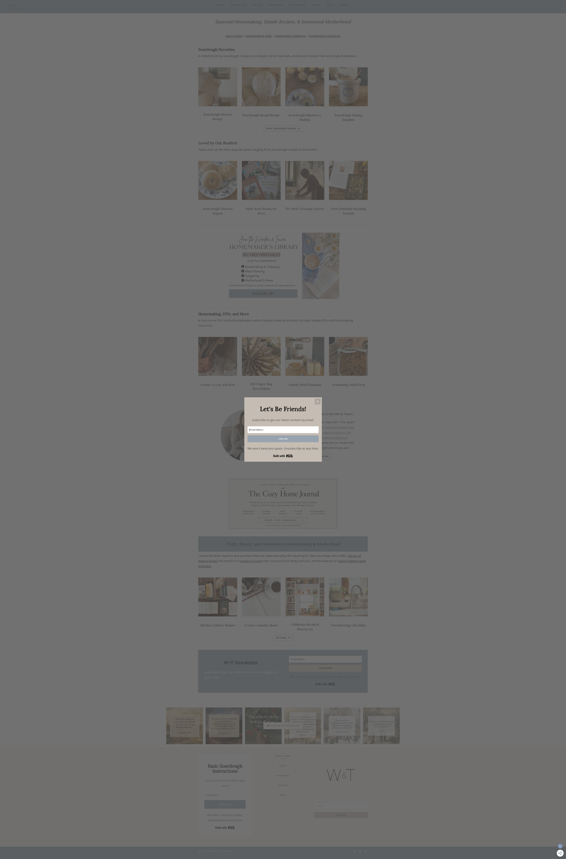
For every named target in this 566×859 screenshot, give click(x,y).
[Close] (318, 401)
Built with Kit (283, 456)
